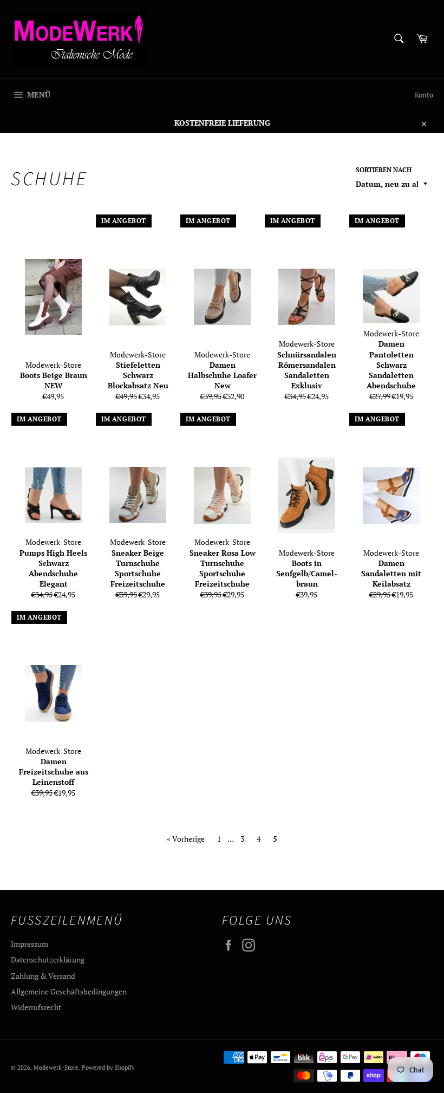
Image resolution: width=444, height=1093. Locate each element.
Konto (424, 95)
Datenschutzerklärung (47, 959)
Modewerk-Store (56, 1067)
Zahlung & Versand (43, 976)
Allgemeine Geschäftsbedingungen (69, 991)
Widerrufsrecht (36, 1007)
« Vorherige (186, 839)
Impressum (29, 944)
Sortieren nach (384, 170)
